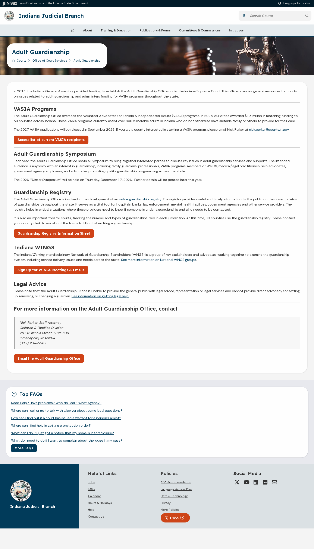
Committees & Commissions (199, 30)
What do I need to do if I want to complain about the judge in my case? (66, 440)
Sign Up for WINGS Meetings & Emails (51, 270)
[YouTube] (246, 482)
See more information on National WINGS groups (158, 259)
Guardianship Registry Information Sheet (54, 233)
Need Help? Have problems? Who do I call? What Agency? (56, 403)
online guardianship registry (140, 199)
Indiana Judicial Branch (51, 15)
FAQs (91, 489)
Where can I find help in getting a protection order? (51, 425)
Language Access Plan (176, 489)
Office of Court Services (49, 60)
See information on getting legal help (100, 296)
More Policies (170, 510)
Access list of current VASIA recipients (51, 140)
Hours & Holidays (100, 503)
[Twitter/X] (236, 482)
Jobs (91, 482)
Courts (21, 60)
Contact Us (96, 516)
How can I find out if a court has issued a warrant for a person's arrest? (66, 418)
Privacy (166, 503)
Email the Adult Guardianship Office (49, 358)
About (87, 30)
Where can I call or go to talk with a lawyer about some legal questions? (66, 410)
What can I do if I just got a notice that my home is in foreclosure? (62, 433)
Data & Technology (174, 496)
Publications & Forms (155, 30)
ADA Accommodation (176, 482)
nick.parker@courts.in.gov (269, 129)
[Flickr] (265, 482)
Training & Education (116, 30)
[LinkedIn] (255, 482)
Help (91, 510)
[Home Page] (72, 31)
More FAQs (24, 448)
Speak (174, 517)
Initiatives (236, 30)
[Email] (274, 482)
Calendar (94, 496)
